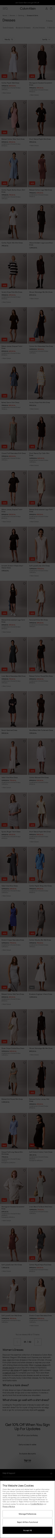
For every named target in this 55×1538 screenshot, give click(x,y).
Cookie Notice (36, 1504)
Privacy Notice (9, 1506)
